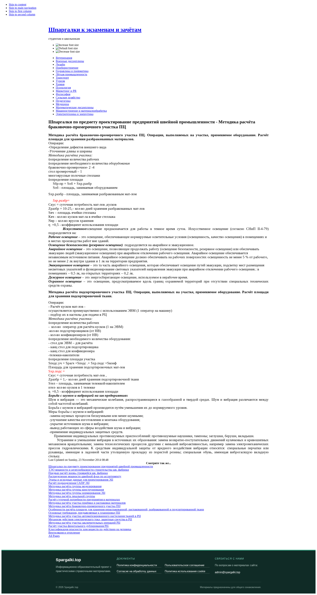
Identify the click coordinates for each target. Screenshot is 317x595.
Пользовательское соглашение (184, 565)
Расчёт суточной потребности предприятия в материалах (84, 499)
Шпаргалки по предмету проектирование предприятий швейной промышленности (100, 466)
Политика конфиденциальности (137, 565)
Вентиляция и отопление (64, 532)
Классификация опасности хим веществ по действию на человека (89, 529)
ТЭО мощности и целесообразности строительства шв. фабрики (88, 469)
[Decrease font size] (68, 51)
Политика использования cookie (185, 571)
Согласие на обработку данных (136, 571)
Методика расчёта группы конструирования (76, 489)
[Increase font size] (67, 45)
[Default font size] (67, 48)
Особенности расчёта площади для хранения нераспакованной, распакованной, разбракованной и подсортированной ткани (126, 509)
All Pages (54, 535)
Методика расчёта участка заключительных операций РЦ (84, 522)
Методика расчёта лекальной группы (71, 496)
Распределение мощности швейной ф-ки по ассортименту (84, 476)
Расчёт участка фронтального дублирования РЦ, (78, 526)
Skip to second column (22, 14)
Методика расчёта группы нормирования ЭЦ (76, 492)
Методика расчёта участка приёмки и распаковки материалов (87, 502)
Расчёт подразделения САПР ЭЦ (69, 483)
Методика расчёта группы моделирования (74, 486)
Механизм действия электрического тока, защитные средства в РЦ (90, 519)
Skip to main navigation (22, 7)
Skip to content (17, 4)
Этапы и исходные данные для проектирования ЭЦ (80, 479)
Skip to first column (20, 11)
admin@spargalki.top (227, 572)
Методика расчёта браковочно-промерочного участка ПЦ (84, 506)
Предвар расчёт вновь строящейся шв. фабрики (78, 473)
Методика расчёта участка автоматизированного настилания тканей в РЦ (94, 516)
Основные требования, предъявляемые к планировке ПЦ (84, 512)
